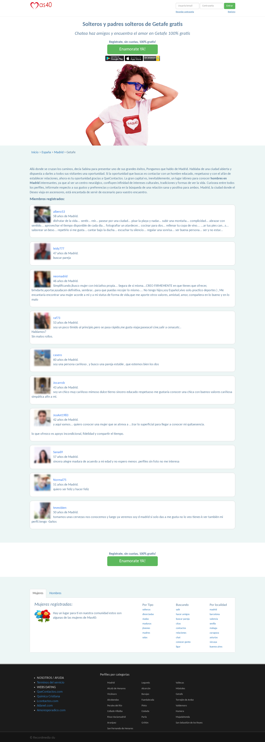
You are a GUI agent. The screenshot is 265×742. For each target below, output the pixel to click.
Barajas (145, 694)
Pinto (144, 705)
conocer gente (183, 642)
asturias (214, 637)
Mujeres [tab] (38, 593)
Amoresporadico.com (51, 710)
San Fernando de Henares (120, 728)
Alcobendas (113, 700)
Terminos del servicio (50, 682)
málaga (213, 628)
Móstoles (180, 688)
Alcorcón (146, 688)
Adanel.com (45, 705)
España (46, 152)
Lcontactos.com (47, 701)
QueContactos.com (50, 692)
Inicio (35, 152)
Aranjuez (111, 722)
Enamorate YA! (132, 49)
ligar (178, 646)
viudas (145, 619)
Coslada (145, 711)
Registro (231, 12)
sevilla (213, 623)
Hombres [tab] (55, 593)
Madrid (58, 152)
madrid (213, 609)
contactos (181, 628)
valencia (214, 619)
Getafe (179, 694)
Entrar (229, 6)
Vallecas (180, 682)
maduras (146, 623)
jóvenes (146, 628)
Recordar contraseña (185, 12)
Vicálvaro (112, 694)
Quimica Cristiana (48, 696)
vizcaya (213, 642)
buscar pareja (183, 619)
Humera (180, 711)
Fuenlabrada (148, 700)
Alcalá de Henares (116, 688)
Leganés (146, 682)
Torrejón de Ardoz (185, 700)
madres (146, 633)
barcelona (215, 614)
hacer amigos (182, 614)
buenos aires (216, 646)
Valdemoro (181, 705)
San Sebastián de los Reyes (189, 722)
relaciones (181, 633)
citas (178, 623)
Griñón (145, 722)
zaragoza (214, 633)
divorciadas (148, 614)
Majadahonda (183, 717)
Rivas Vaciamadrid (116, 717)
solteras (146, 609)
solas (144, 637)
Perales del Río (114, 705)
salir (178, 609)
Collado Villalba (115, 711)
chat (178, 637)
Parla (144, 717)
